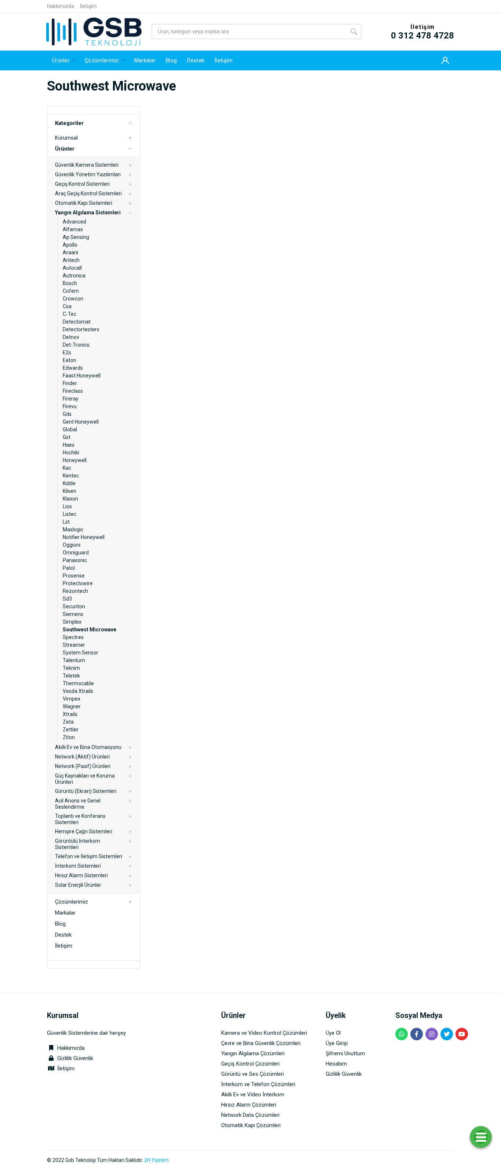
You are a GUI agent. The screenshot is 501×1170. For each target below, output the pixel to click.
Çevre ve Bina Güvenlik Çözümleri (260, 1043)
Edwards (73, 368)
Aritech (71, 260)
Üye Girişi (337, 1043)
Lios (67, 506)
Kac (67, 468)
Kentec (71, 476)
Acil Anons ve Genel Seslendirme (77, 804)
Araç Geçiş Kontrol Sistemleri (88, 193)
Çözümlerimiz (71, 901)
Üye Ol (333, 1033)
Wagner (72, 706)
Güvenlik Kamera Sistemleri (86, 165)
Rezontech (75, 591)
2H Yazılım (156, 1160)
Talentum (74, 660)
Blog (60, 923)
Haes (68, 445)
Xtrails (70, 714)
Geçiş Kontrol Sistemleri (82, 184)
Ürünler (64, 148)
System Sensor (80, 653)
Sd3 (67, 599)
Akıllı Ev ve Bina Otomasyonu (88, 747)
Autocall (72, 268)
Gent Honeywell (81, 422)
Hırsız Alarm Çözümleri (248, 1104)
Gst (66, 437)
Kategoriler (69, 123)
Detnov (71, 337)
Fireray (70, 399)
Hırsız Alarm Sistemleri (81, 875)
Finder (70, 383)
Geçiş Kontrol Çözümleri (250, 1063)
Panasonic (75, 560)
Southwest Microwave (89, 629)
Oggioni (71, 545)
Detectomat (77, 322)
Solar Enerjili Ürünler (78, 885)
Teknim (71, 668)
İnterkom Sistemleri (78, 866)
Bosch (70, 283)
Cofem (71, 291)
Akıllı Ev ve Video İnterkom (252, 1094)
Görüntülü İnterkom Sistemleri (77, 844)
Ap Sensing (76, 237)
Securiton (74, 606)
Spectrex (73, 637)
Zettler (70, 729)
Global (70, 429)
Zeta (68, 722)
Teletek (71, 676)
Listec (69, 514)
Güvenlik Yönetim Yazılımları (88, 174)
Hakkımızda (60, 6)
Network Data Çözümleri (250, 1115)
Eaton (69, 360)
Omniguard (76, 553)
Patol (69, 568)
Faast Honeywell (81, 376)
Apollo (70, 245)
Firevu (70, 406)
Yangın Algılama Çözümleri (253, 1053)
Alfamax (73, 229)
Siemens (73, 614)
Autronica (74, 275)
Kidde (69, 483)
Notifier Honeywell (84, 537)
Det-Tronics (76, 345)
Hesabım (336, 1063)
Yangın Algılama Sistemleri (88, 212)
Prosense (74, 576)
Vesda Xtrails (78, 691)
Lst (66, 522)
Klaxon (70, 499)
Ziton (69, 737)
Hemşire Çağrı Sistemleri (83, 831)
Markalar (65, 912)
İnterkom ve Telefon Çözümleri (258, 1084)
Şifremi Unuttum (345, 1053)
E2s (67, 352)
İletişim (88, 6)
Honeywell (75, 460)
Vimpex (71, 699)
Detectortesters (81, 329)
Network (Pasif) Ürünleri (82, 766)
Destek (63, 934)
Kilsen (69, 491)
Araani (70, 252)
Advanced (74, 222)
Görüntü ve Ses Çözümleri (252, 1074)
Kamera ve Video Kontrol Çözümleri (264, 1033)
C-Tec (69, 314)
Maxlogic (73, 529)
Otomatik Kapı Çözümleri (251, 1125)
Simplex (72, 622)
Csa (67, 306)
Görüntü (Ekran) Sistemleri (85, 791)
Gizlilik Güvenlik (75, 1058)
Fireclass (73, 391)
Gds (67, 414)
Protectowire (78, 583)
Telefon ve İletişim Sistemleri (88, 856)
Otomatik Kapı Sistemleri (83, 203)
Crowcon (73, 299)
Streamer (74, 645)
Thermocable (78, 683)
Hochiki (71, 452)
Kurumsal (66, 137)
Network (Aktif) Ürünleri (82, 757)
